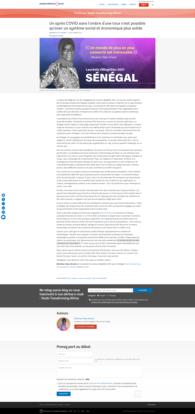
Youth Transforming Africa (104, 13)
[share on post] (3, 203)
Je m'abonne (142, 290)
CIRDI (87, 411)
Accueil (102, 4)
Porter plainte (151, 404)
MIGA (82, 411)
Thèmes (123, 4)
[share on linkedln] (3, 208)
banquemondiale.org (146, 1)
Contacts (132, 4)
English (102, 295)
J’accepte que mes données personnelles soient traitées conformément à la (119, 301)
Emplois (61, 404)
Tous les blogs (113, 4)
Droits (41, 404)
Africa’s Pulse (106, 213)
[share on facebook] (3, 199)
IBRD (70, 411)
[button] (153, 5)
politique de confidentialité (100, 383)
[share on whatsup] (3, 212)
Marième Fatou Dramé (57, 32)
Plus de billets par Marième (85, 327)
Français (60, 36)
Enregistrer (63, 394)
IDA (75, 411)
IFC (79, 411)
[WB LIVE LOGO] (144, 5)
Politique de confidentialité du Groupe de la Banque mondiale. (114, 302)
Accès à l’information (51, 404)
